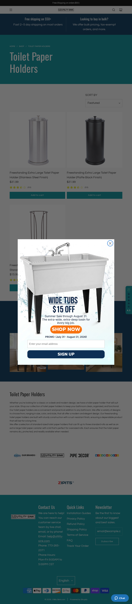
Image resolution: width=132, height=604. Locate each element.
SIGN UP (66, 354)
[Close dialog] (110, 243)
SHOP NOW (66, 329)
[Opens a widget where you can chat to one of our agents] (120, 598)
